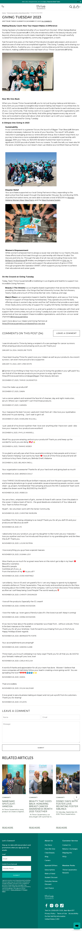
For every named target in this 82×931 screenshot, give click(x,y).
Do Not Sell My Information (55, 916)
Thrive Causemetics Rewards (69, 871)
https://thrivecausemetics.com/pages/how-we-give (23, 324)
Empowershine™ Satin (53, 1)
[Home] (49, 901)
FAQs (64, 856)
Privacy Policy (50, 913)
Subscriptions (50, 870)
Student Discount (51, 877)
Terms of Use (62, 913)
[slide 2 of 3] (79, 1)
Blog (46, 856)
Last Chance (49, 888)
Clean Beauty (50, 853)
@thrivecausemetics (19, 317)
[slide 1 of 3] (77, 1)
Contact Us (66, 845)
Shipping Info (67, 853)
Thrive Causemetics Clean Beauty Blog (18, 13)
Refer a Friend (50, 873)
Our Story (48, 845)
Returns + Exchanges (70, 849)
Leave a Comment (66, 333)
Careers (48, 860)
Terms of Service (15, 890)
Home (4, 13)
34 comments (47, 21)
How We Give (50, 849)
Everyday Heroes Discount (51, 882)
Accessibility (73, 913)
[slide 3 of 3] (80, 1)
